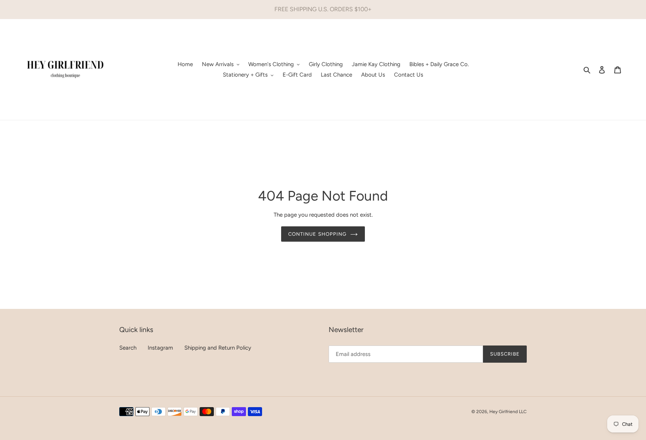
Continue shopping (317, 234)
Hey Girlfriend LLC (508, 411)
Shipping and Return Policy (217, 347)
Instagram (160, 347)
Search (127, 347)
